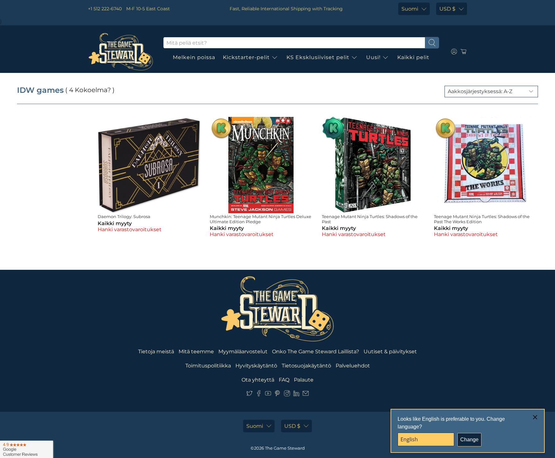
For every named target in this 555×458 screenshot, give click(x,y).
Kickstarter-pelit (246, 57)
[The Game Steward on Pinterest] (277, 395)
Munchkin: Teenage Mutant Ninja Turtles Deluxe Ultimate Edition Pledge (260, 219)
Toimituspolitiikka (208, 366)
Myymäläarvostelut (243, 351)
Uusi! (373, 57)
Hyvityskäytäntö (256, 366)
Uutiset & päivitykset (390, 351)
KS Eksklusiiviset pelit (317, 57)
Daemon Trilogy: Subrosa (124, 216)
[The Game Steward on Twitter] (249, 395)
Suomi (409, 9)
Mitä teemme (196, 351)
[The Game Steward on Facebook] (259, 395)
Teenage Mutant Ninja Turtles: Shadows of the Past (370, 219)
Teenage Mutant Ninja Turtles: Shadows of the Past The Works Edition (482, 219)
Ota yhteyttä (258, 380)
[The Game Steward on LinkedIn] (296, 395)
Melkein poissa (194, 57)
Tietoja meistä (156, 351)
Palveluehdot (353, 366)
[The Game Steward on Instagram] (287, 395)
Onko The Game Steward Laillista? (315, 351)
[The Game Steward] (121, 51)
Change (469, 439)
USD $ (447, 9)
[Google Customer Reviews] (26, 449)
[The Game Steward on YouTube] (268, 395)
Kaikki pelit (413, 57)
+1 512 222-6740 (105, 9)
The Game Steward (285, 448)
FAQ (284, 380)
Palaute (303, 380)
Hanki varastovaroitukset (130, 229)
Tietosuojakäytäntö (306, 366)
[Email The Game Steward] (306, 395)
